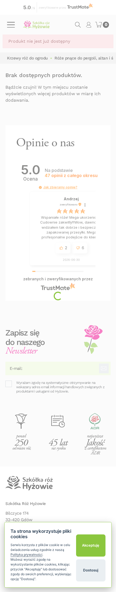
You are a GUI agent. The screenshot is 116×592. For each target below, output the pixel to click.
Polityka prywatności (26, 555)
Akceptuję (90, 545)
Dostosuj (90, 570)
